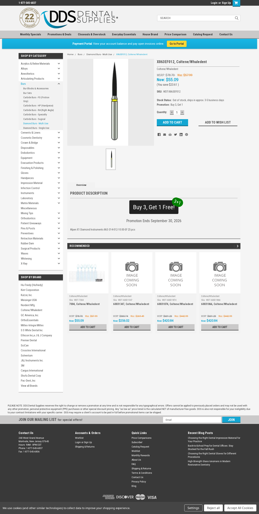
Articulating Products (32, 78)
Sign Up (226, 2)
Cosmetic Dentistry (31, 137)
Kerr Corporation (30, 290)
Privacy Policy (139, 481)
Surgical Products (30, 248)
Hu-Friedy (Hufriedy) (32, 285)
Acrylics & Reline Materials (35, 63)
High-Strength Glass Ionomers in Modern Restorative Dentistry (209, 463)
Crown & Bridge (29, 142)
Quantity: (162, 112)
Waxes (24, 253)
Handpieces (27, 178)
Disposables (27, 148)
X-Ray (24, 263)
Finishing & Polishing (32, 168)
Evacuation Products (32, 163)
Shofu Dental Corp (31, 375)
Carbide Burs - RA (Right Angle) (38, 110)
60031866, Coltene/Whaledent (219, 304)
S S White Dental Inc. (32, 330)
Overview (81, 185)
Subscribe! (137, 442)
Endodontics (28, 152)
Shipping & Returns (85, 446)
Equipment (26, 158)
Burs (23, 84)
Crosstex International (33, 350)
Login (214, 2)
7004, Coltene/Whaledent (84, 304)
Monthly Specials (30, 34)
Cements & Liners (30, 132)
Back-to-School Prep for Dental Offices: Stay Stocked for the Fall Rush (210, 447)
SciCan (25, 345)
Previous (234, 246)
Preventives (27, 233)
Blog (134, 486)
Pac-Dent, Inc (28, 380)
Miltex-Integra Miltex (32, 325)
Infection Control (30, 188)
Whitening (26, 258)
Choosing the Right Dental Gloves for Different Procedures (212, 455)
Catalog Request (203, 34)
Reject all (213, 508)
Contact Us (225, 34)
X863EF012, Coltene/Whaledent (131, 54)
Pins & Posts (28, 228)
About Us (136, 460)
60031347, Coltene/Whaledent (131, 304)
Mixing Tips (27, 213)
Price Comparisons (141, 438)
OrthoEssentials (29, 320)
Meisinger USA (29, 300)
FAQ (134, 464)
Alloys (24, 68)
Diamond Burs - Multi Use (35, 123)
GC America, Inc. (30, 315)
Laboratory (27, 198)
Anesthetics (27, 73)
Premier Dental (29, 340)
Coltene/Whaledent (31, 310)
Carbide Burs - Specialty (35, 114)
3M (22, 365)
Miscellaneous (29, 208)
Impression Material (31, 183)
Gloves (24, 173)
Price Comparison (175, 34)
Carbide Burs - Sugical (34, 119)
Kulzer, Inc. (26, 295)
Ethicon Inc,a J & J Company (36, 335)
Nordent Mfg (28, 305)
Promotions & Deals (59, 34)
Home (70, 54)
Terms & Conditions (142, 473)
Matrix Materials (30, 203)
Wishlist (79, 438)
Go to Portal (177, 43)
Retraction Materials (32, 238)
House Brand (150, 34)
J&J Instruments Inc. (32, 360)
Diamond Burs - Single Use (36, 128)
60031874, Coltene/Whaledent (175, 304)
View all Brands (29, 385)
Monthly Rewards (141, 455)
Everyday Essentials (124, 34)
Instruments (27, 193)
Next (238, 246)
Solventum (27, 355)
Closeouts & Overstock (91, 34)
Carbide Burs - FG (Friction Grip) (36, 99)
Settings (193, 508)
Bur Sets (27, 93)
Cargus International (32, 370)
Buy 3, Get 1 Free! (155, 205)
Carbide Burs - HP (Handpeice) (38, 105)
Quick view (88, 290)
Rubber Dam (27, 243)
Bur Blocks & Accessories (36, 88)
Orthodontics (28, 218)
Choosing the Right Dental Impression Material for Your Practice (214, 440)
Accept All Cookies (240, 508)
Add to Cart (87, 327)
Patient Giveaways (31, 223)
